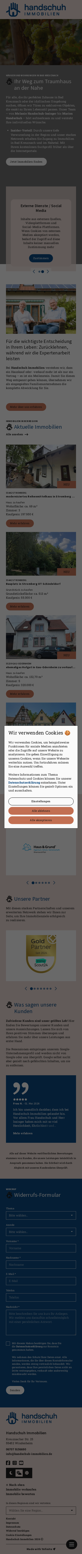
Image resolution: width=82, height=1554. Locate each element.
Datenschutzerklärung (24, 782)
